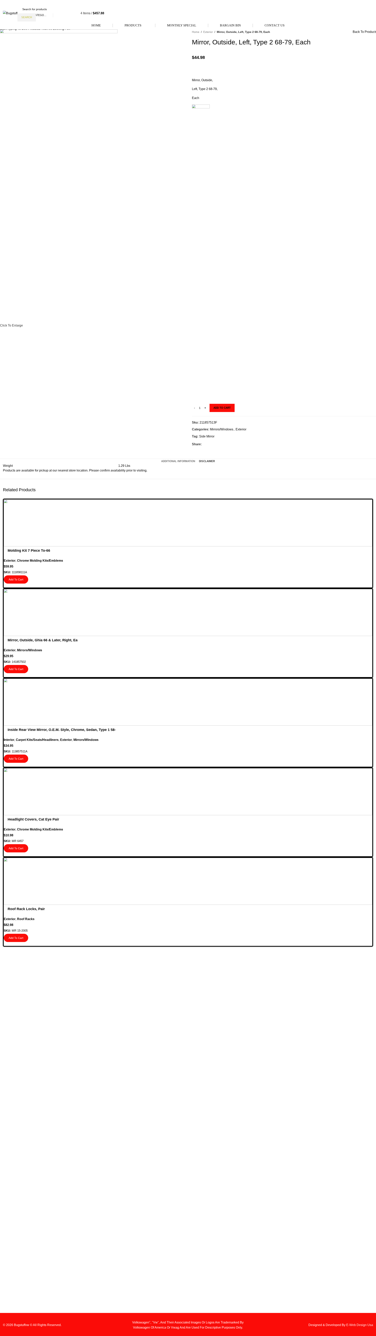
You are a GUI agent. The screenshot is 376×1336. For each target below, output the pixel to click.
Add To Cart (222, 407)
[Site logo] (10, 13)
